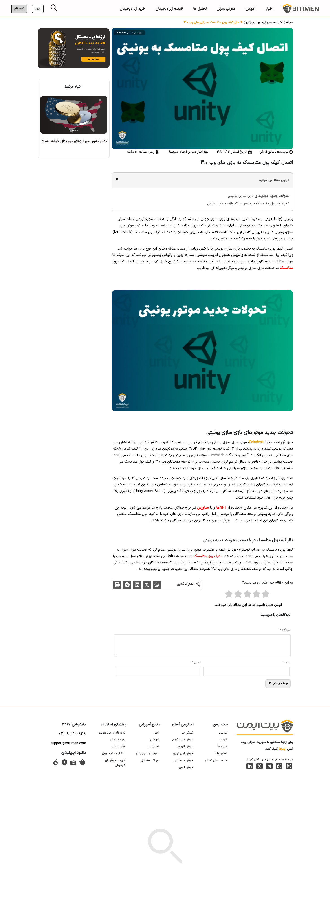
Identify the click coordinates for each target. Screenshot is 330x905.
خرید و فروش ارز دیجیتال (115, 762)
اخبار (269, 8)
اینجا (282, 748)
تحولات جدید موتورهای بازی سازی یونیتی (258, 196)
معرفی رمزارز (226, 8)
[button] (157, 585)
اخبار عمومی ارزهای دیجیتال (264, 22)
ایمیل (196, 662)
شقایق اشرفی (268, 151)
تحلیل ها (200, 8)
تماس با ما (220, 753)
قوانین (223, 732)
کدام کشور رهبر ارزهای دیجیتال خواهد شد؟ (74, 141)
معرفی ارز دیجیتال (147, 753)
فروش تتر (187, 732)
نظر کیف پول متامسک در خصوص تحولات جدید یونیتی (248, 203)
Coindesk (256, 442)
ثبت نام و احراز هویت (111, 732)
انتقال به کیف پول (113, 753)
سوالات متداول (150, 760)
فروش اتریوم (185, 746)
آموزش (250, 8)
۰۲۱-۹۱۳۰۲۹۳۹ (72, 733)
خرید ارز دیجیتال (132, 8)
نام (286, 662)
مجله (289, 22)
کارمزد (223, 739)
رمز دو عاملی (117, 739)
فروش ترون (186, 767)
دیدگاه (285, 630)
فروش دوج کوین (182, 760)
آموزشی (154, 739)
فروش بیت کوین (182, 739)
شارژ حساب (118, 746)
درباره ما (222, 746)
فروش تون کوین (183, 753)
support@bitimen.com (68, 743)
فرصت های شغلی (216, 760)
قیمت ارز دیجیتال (169, 8)
